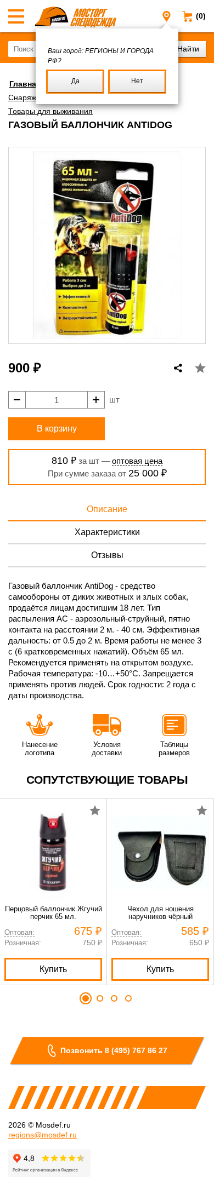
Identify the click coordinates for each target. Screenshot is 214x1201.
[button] (86, 998)
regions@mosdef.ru (42, 1134)
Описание (107, 509)
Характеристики (107, 532)
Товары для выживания (50, 111)
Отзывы (107, 555)
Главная (25, 83)
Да (75, 81)
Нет (137, 81)
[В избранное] (200, 368)
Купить (53, 969)
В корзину (57, 428)
